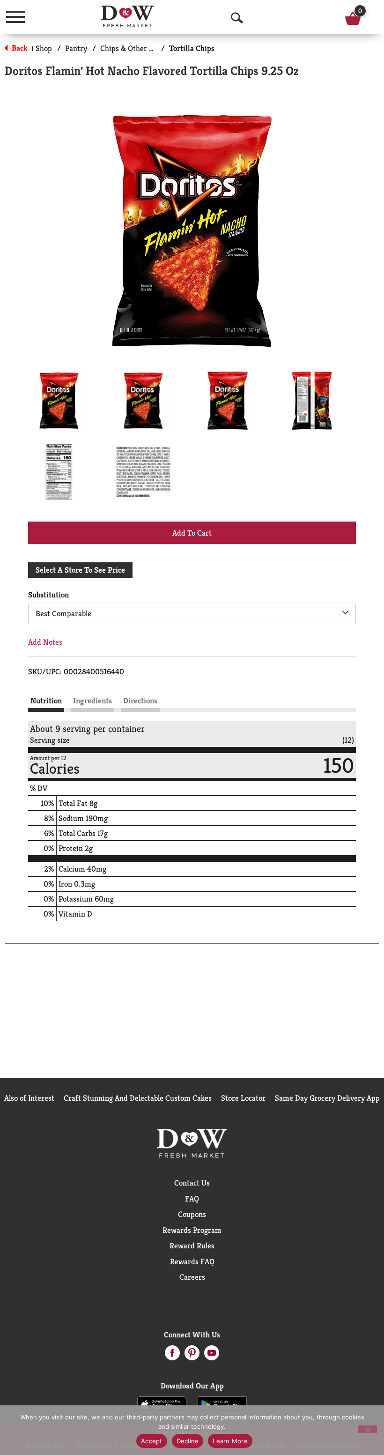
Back (19, 48)
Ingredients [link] (92, 700)
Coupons (192, 1214)
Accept (151, 1441)
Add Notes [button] (45, 642)
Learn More (230, 1441)
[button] (59, 401)
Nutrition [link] (46, 700)
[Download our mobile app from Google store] (222, 1404)
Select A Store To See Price (80, 570)
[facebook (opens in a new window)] (172, 1356)
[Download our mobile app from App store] (161, 1404)
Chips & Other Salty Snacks (145, 48)
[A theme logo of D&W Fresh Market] (127, 16)
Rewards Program (192, 1230)
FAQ (192, 1199)
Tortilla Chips (191, 48)
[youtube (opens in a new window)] (211, 1356)
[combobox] (192, 613)
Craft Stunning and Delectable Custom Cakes (138, 1098)
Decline (188, 1441)
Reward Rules (192, 1245)
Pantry (76, 48)
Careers (192, 1277)
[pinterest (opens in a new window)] (192, 1356)
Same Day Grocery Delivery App (327, 1098)
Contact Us (192, 1183)
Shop (44, 48)
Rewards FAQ (192, 1261)
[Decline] (367, 1429)
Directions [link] (140, 700)
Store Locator (243, 1098)
